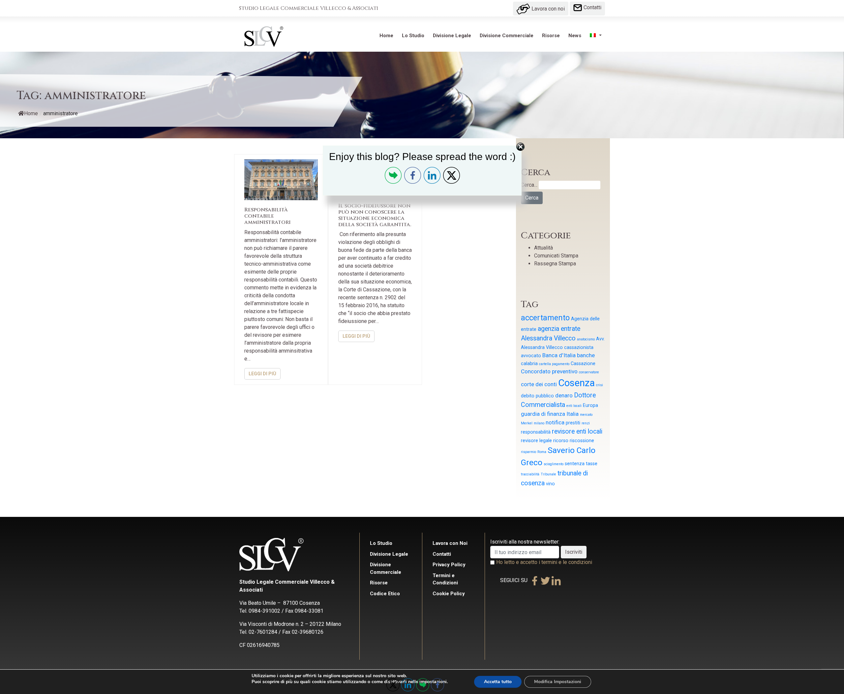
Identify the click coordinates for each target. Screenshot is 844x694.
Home (386, 36)
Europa (590, 405)
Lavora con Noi (450, 543)
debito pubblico (537, 395)
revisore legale (536, 440)
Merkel (526, 423)
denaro (564, 395)
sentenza (575, 463)
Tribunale (548, 474)
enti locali (574, 406)
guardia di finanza (543, 414)
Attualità (543, 248)
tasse (591, 463)
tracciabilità (530, 474)
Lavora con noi (547, 9)
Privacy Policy (449, 565)
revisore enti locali (577, 431)
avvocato (531, 355)
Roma (541, 452)
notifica (555, 422)
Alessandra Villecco (548, 338)
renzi (586, 423)
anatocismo (586, 339)
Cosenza (576, 382)
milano (539, 423)
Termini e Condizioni (445, 579)
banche (586, 355)
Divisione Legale (452, 36)
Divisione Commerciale (506, 36)
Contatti (591, 7)
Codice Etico (385, 594)
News (574, 36)
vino (550, 483)
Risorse (551, 36)
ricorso (560, 440)
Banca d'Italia (559, 355)
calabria (529, 363)
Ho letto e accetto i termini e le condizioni (544, 562)
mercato (586, 415)
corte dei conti (539, 384)
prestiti (573, 422)
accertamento (545, 317)
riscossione (582, 440)
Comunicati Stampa (556, 256)
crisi (599, 385)
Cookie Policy (449, 594)
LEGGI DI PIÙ (262, 373)
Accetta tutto (498, 682)
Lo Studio (413, 36)
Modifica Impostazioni (557, 682)
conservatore (589, 372)
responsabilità (536, 432)
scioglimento (553, 464)
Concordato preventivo (549, 371)
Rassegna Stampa (555, 263)
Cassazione (583, 363)
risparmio (528, 452)
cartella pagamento (554, 364)
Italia (572, 414)
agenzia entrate (559, 329)
